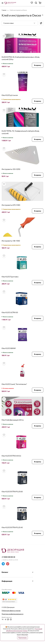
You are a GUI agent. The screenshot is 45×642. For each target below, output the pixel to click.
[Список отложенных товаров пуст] (32, 3)
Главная (4, 10)
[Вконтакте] (3, 619)
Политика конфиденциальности (12, 614)
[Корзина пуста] (41, 3)
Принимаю (22, 638)
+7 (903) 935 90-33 (8, 557)
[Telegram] (3, 564)
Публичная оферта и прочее (11, 610)
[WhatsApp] (8, 619)
